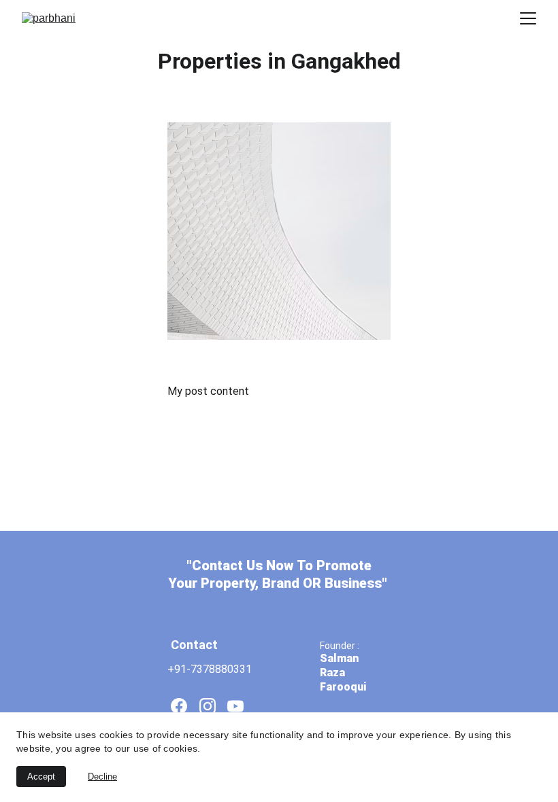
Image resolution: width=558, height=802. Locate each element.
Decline (102, 776)
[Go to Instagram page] (207, 706)
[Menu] (528, 18)
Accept (41, 776)
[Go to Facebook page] (179, 706)
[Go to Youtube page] (235, 706)
